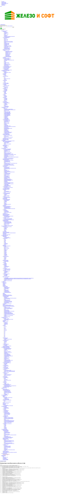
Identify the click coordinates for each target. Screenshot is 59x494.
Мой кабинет (3, 4)
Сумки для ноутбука (6, 62)
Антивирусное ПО (5, 238)
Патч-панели (5, 373)
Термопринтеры (6, 290)
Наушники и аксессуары (7, 171)
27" (4, 334)
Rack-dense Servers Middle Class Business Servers (9, 109)
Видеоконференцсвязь (7, 207)
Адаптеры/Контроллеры (7, 120)
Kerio (5, 247)
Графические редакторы (6, 256)
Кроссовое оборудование (6, 372)
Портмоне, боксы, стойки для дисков (8, 319)
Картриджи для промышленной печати (9, 421)
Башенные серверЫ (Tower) (7, 113)
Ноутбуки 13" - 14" (8, 52)
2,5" (4, 76)
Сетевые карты (5, 101)
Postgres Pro (4, 281)
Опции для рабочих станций (6, 49)
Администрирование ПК (7, 269)
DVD (5, 190)
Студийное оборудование (7, 173)
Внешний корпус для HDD (7, 72)
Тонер (5, 409)
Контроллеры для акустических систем (8, 158)
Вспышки (5, 228)
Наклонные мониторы (7, 216)
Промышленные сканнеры (7, 447)
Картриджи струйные (6, 311)
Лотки (5, 369)
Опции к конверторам (7, 354)
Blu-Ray (5, 95)
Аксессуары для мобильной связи (8, 397)
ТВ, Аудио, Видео (4, 148)
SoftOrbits (5, 257)
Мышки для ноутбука (6, 63)
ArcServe (5, 252)
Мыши (5, 339)
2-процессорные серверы (7, 112)
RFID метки (5, 297)
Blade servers (5, 108)
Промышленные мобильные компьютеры (9, 441)
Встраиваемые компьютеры (6, 214)
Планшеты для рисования (6, 346)
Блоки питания (5, 73)
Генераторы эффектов (6, 223)
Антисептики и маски (5, 454)
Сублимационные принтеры (7, 292)
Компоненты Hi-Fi (6, 200)
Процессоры (4, 97)
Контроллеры (4, 84)
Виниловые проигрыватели (7, 204)
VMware (5, 253)
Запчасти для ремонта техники (8, 308)
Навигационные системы (6, 399)
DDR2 (5, 91)
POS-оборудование (6, 302)
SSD (4, 342)
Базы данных (4, 262)
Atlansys (5, 250)
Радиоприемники (5, 198)
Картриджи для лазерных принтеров (8, 417)
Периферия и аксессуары (4, 317)
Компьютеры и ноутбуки (4, 30)
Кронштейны (5, 150)
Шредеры (4, 293)
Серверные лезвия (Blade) (7, 114)
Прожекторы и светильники (7, 221)
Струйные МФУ (6, 288)
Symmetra (5, 146)
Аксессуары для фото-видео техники (7, 226)
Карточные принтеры (5, 438)
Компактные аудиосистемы (7, 180)
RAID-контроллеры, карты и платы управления (10, 126)
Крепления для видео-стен (7, 391)
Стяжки (5, 364)
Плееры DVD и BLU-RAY (6, 189)
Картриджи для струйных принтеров (8, 418)
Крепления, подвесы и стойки (7, 152)
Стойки (5, 383)
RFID (5, 435)
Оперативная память (6, 123)
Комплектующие (6, 130)
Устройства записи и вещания (7, 212)
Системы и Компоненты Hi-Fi (6, 199)
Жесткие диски (6, 39)
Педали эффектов (6, 176)
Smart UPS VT (6, 147)
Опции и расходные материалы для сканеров (8, 305)
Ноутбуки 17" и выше (8, 53)
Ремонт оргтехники (4, 2)
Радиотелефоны (5, 458)
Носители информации (5, 340)
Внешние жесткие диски (7, 78)
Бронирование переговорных (7, 206)
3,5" (4, 77)
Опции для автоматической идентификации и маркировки (10, 452)
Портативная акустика (7, 168)
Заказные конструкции (7, 390)
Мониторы (4, 325)
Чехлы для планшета (6, 65)
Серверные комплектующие (6, 119)
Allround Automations (6, 266)
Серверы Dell (5, 116)
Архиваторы (5, 271)
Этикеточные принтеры (7, 298)
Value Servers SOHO (6, 110)
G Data (5, 242)
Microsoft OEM (4, 236)
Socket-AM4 (5, 90)
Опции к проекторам (6, 195)
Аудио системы (5, 166)
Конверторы (5, 352)
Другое (5, 450)
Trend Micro (5, 254)
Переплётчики (4, 303)
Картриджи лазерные (6, 310)
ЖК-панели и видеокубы (7, 197)
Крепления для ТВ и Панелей (7, 392)
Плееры (4, 402)
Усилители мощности (6, 174)
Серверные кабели (6, 133)
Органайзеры (5, 379)
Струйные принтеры (6, 291)
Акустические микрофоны (7, 149)
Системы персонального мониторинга (8, 182)
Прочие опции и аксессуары (7, 361)
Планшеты (4, 400)
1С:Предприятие (6, 277)
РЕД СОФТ (5, 275)
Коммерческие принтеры (7, 432)
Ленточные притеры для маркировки (8, 437)
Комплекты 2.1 (6, 323)
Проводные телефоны (5, 459)
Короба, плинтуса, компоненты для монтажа (9, 371)
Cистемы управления (5, 165)
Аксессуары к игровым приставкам (8, 187)
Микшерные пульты (6, 170)
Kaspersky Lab (6, 243)
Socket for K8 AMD (6, 106)
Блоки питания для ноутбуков (7, 66)
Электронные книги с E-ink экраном (8, 405)
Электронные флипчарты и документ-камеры (9, 208)
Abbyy (5, 258)
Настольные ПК (6, 32)
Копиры (4, 283)
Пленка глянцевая (6, 410)
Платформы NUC (6, 69)
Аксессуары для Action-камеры (6, 234)
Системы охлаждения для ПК (7, 46)
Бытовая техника (4, 455)
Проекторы (5, 194)
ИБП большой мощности (6, 145)
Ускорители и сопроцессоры (7, 132)
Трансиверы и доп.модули (7, 351)
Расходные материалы (4, 406)
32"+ (4, 337)
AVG (5, 239)
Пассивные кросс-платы (7, 47)
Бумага (5, 306)
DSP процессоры (6, 156)
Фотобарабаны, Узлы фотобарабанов (8, 315)
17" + (5, 327)
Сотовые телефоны (6, 398)
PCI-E (5, 81)
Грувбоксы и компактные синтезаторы (8, 183)
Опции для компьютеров (6, 37)
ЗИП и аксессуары (6, 431)
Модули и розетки (5, 376)
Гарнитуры (5, 345)
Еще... (5, 34)
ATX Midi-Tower (6, 86)
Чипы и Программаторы (7, 316)
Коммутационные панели (7, 178)
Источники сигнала (6, 167)
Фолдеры (4, 304)
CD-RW (5, 425)
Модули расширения (6, 131)
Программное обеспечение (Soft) (8, 128)
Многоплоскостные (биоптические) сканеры (9, 449)
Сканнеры (4, 444)
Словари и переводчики (7, 270)
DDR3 (5, 92)
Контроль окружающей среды (7, 386)
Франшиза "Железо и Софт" (5, 3)
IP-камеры (5, 349)
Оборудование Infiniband (6, 139)
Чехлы (5, 230)
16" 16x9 (5, 326)
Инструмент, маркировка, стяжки (7, 362)
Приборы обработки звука (7, 185)
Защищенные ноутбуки (8, 56)
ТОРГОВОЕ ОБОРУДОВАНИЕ (8, 280)
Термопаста (5, 104)
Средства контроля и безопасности (7, 384)
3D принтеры (4, 294)
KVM (5, 378)
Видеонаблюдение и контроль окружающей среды (10, 385)
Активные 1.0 (6, 322)
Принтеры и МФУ (5, 286)
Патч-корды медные (6, 368)
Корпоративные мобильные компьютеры (9, 440)
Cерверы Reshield (6, 118)
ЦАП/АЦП (5, 157)
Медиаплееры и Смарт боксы (6, 188)
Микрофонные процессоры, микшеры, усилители (10, 154)
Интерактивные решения (6, 159)
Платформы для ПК (6, 44)
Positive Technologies (6, 248)
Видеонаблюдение (6, 358)
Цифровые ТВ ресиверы (7, 151)
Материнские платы (6, 43)
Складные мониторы (6, 217)
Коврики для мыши (6, 318)
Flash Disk (5, 341)
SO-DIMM (5, 93)
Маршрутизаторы (6, 353)
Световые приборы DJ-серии (7, 222)
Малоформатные (6, 407)
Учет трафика (6, 274)
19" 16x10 (5, 330)
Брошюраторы (4, 282)
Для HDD (5, 103)
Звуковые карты (5, 80)
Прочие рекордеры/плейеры (7, 191)
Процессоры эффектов (7, 177)
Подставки (5, 60)
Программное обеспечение (5, 235)
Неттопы (5, 33)
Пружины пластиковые (7, 414)
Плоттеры (4, 285)
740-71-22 (2, 24)
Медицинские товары (4, 453)
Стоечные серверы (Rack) (7, 115)
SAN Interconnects (6, 136)
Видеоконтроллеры (5, 213)
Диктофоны (4, 395)
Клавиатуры (5, 338)
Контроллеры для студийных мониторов (9, 155)
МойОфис (5, 272)
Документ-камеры (6, 211)
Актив (5, 251)
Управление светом (6, 224)
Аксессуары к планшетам (7, 67)
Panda (5, 244)
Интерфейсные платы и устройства (8, 41)
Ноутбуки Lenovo (8, 54)
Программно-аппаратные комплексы (7, 138)
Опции (5, 382)
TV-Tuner (5, 75)
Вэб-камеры (4, 320)
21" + (5, 331)
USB (4, 82)
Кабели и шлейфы (6, 83)
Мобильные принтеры (7, 287)
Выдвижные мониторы (5, 215)
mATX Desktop (6, 87)
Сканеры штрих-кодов (7, 300)
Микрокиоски (6, 448)
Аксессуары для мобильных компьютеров (9, 443)
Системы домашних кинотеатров (8, 218)
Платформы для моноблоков (7, 45)
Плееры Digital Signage (7, 175)
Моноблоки (4, 57)
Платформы (5, 129)
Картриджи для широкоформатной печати (9, 420)
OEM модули (5, 445)
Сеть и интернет (5, 268)
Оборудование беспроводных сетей (8, 360)
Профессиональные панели (6, 196)
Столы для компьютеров (6, 389)
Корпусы (5, 42)
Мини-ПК (5, 35)
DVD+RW (5, 428)
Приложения (4, 245)
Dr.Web (5, 240)
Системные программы (5, 260)
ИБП (4, 143)
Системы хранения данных (6, 134)
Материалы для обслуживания (7, 312)
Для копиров (4, 408)
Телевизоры (4, 205)
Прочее (5, 366)
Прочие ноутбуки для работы (9, 51)
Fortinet (5, 246)
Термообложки (6, 415)
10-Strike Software (6, 261)
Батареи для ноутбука (6, 59)
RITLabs (5, 263)
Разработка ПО (5, 264)
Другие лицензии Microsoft (6, 276)
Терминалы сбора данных (6, 451)
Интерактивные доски (7, 160)
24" (4, 333)
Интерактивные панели (7, 161)
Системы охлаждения (5, 102)
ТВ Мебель (5, 394)
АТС (3, 456)
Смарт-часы (4, 403)
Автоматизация (5, 387)
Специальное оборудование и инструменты (9, 314)
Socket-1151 (5, 89)
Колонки (4, 321)
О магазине (3, 1)
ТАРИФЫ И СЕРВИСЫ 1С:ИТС (8, 279)
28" (4, 335)
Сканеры (4, 284)
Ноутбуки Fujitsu (8, 55)
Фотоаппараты (4, 233)
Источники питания (5, 365)
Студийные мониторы (5, 220)
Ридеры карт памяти (6, 85)
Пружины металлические (7, 413)
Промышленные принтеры (7, 436)
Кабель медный (6, 367)
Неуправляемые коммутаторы (7, 348)
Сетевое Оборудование (7, 359)
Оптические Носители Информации (7, 423)
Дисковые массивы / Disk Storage (8, 135)
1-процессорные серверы (7, 111)
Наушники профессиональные (7, 179)
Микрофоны (5, 181)
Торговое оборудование (6, 296)
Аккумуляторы (6, 227)
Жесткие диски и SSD (6, 121)
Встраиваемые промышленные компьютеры (9, 36)
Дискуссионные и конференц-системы (8, 164)
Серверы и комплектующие (5, 107)
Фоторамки (4, 404)
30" (4, 336)
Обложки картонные (6, 412)
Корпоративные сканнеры (7, 446)
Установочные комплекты (7, 237)
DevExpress (5, 265)
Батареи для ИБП (6, 142)
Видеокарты (5, 38)
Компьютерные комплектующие (5, 70)
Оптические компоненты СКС (8, 374)
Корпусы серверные (6, 127)
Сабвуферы (5, 172)
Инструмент (5, 363)
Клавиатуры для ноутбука (7, 64)
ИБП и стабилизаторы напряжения (7, 141)
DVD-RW (5, 96)
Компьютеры (4, 31)
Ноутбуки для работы (6, 50)
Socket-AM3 (5, 98)
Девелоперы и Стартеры (7, 307)
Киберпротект (6, 249)
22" (4, 332)
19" (4, 329)
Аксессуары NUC (6, 68)
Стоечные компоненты (5, 377)
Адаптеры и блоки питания (7, 58)
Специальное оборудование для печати (7, 295)
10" (4, 401)
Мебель (2, 388)
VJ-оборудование (6, 184)
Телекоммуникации (6, 356)
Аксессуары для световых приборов (8, 225)
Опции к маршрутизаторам (7, 355)
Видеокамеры (6, 210)
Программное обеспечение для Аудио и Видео (8, 219)
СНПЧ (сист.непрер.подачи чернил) (8, 313)
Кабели (5, 203)
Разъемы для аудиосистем (7, 153)
